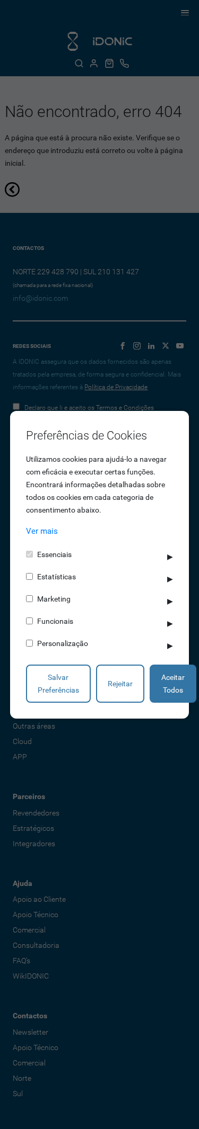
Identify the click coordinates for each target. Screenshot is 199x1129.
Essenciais (54, 554)
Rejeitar (120, 683)
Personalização (62, 643)
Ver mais (42, 531)
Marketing (54, 599)
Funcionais (55, 621)
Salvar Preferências (58, 683)
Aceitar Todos (173, 683)
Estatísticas (56, 576)
